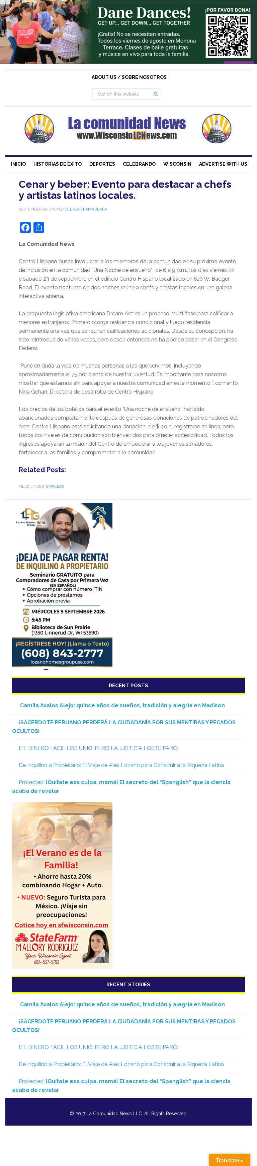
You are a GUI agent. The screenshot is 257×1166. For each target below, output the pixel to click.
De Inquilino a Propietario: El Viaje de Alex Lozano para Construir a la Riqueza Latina (121, 765)
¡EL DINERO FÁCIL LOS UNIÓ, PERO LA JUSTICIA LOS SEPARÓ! (99, 748)
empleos (55, 486)
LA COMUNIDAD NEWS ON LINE (128, 128)
